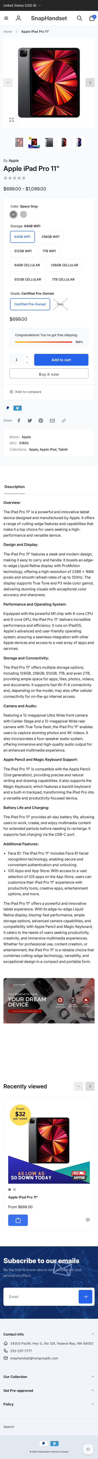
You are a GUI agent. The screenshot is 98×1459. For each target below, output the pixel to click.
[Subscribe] (85, 1297)
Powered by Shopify (59, 1452)
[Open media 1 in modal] (49, 82)
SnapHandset (44, 1452)
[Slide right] (90, 82)
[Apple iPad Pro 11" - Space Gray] (9, 1189)
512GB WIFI (23, 251)
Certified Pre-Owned (30, 304)
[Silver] (23, 214)
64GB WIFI (22, 237)
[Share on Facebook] (19, 420)
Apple (11, 160)
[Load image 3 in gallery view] (49, 142)
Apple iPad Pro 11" (23, 1197)
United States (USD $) (19, 5)
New (60, 304)
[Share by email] (52, 421)
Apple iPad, (48, 449)
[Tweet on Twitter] (30, 420)
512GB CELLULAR (27, 279)
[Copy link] (64, 420)
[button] (6, 18)
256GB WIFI (50, 237)
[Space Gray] (13, 214)
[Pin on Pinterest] (41, 420)
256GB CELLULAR (64, 265)
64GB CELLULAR (27, 265)
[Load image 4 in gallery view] (64, 142)
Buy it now (49, 374)
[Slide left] (8, 82)
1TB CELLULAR (63, 279)
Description (15, 486)
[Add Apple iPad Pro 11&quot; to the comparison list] (88, 1220)
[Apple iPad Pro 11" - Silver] (14, 1189)
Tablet (63, 449)
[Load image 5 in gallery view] (79, 142)
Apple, (34, 449)
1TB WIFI (49, 251)
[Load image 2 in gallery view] (34, 142)
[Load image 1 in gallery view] (19, 142)
